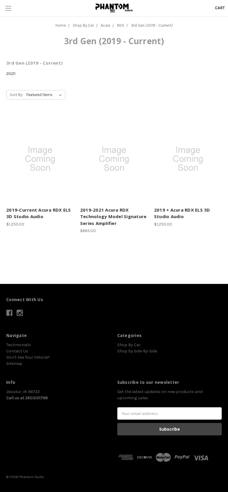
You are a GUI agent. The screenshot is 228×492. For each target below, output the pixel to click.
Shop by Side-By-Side (137, 351)
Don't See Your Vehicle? (28, 357)
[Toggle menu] (8, 8)
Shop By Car (129, 344)
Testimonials (18, 344)
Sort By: (16, 94)
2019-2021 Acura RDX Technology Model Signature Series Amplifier (113, 216)
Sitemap (14, 363)
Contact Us (17, 351)
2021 (11, 73)
